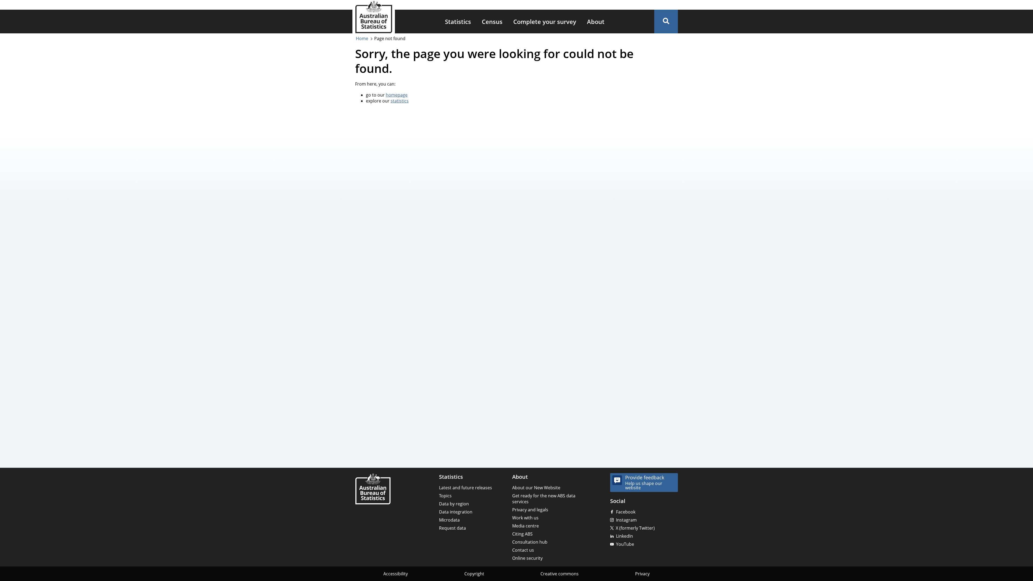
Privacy (642, 574)
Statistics (458, 21)
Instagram (626, 520)
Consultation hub (529, 542)
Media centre (525, 526)
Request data (452, 528)
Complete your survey (544, 21)
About (595, 21)
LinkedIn (624, 536)
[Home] (373, 489)
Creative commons (559, 574)
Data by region (454, 504)
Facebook (625, 512)
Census (492, 21)
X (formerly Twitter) (635, 528)
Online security (527, 558)
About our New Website (536, 488)
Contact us (523, 550)
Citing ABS (522, 534)
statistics (400, 101)
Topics (445, 496)
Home (362, 38)
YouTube (625, 544)
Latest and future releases (465, 488)
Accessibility (395, 574)
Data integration (455, 512)
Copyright (474, 574)
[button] (666, 21)
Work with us (525, 518)
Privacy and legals (530, 510)
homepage (397, 95)
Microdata (449, 520)
